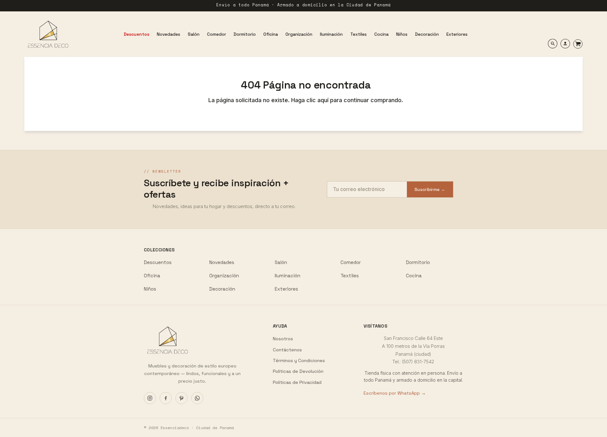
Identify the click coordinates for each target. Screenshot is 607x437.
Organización (224, 276)
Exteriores (286, 289)
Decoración (222, 289)
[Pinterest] (181, 398)
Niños (150, 289)
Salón (281, 262)
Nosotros (283, 339)
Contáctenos (287, 350)
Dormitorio (418, 262)
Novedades (221, 262)
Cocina (414, 276)
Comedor (350, 262)
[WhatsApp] (197, 398)
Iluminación (287, 276)
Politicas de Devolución (298, 371)
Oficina (152, 276)
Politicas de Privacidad (297, 382)
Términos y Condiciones (299, 360)
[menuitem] (136, 34)
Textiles (349, 276)
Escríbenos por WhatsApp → (395, 393)
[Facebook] (166, 398)
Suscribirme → (429, 189)
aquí (323, 100)
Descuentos (158, 262)
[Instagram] (150, 398)
